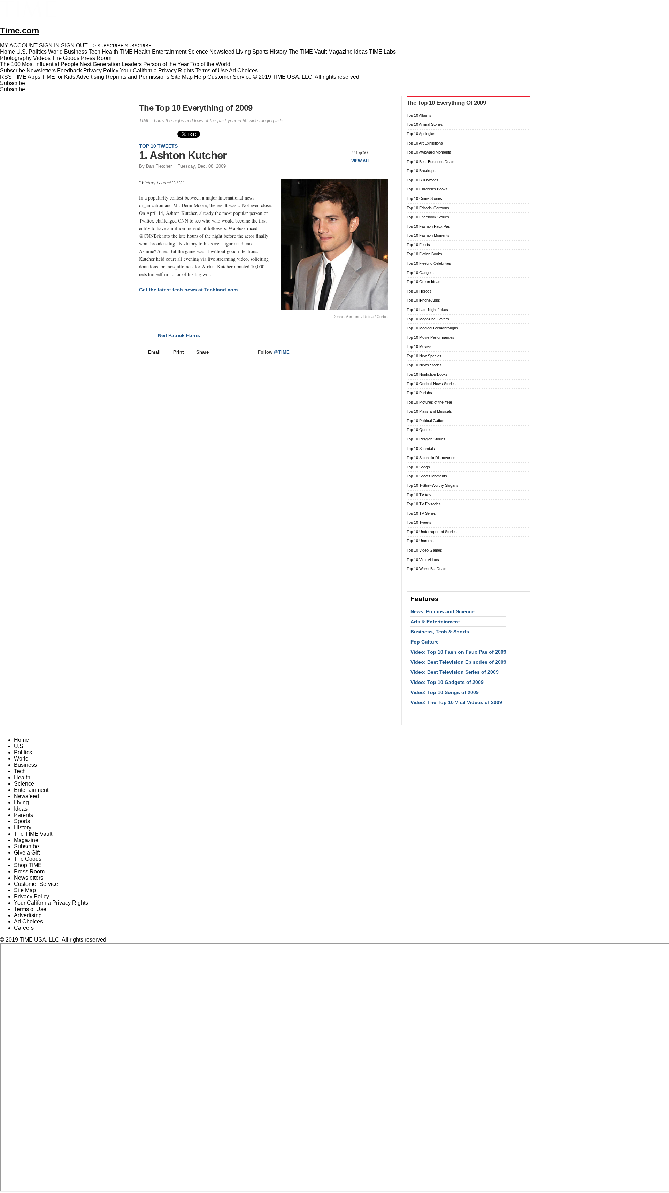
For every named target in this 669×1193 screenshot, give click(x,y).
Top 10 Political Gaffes (425, 421)
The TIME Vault (33, 834)
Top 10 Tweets (158, 146)
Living (21, 802)
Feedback (69, 70)
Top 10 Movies (419, 346)
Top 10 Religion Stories (426, 439)
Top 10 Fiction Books (424, 254)
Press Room (29, 871)
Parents (23, 815)
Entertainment (31, 790)
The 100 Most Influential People (39, 64)
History (22, 828)
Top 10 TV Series (421, 513)
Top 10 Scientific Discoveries (431, 457)
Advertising (90, 77)
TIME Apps (26, 77)
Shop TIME (28, 865)
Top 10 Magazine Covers (428, 319)
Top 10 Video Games (424, 550)
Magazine (26, 840)
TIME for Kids (58, 77)
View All (361, 160)
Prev (341, 152)
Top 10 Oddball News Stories (431, 384)
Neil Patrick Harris (179, 335)
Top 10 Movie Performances (430, 337)
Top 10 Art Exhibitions (425, 143)
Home (21, 740)
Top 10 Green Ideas (423, 282)
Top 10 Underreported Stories (432, 532)
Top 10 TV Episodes (424, 504)
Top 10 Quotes (419, 430)
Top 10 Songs (418, 467)
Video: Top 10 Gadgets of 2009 (447, 682)
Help (200, 77)
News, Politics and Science (442, 611)
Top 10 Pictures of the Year (429, 402)
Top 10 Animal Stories (425, 124)
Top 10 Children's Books (427, 189)
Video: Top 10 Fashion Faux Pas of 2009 (458, 652)
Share (202, 352)
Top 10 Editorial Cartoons (428, 208)
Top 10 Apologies (421, 134)
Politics (23, 752)
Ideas (21, 809)
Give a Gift (27, 853)
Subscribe (12, 70)
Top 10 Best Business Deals (430, 161)
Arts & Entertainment (435, 621)
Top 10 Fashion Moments (428, 235)
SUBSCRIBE (110, 45)
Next (380, 152)
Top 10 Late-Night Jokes (427, 309)
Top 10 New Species (424, 356)
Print (178, 352)
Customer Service (229, 77)
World (21, 759)
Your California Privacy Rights (157, 70)
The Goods (27, 859)
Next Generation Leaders (111, 64)
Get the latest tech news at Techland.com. (189, 290)
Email (154, 352)
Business (25, 765)
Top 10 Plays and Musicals (429, 411)
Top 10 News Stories (424, 365)
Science (24, 784)
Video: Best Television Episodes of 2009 (458, 662)
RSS (6, 77)
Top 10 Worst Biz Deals (426, 569)
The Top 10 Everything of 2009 (195, 107)
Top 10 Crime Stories (424, 198)
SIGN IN (49, 45)
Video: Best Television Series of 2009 (454, 672)
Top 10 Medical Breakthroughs (432, 328)
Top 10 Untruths (420, 541)
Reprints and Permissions (137, 77)
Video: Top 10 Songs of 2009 (444, 692)
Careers (24, 928)
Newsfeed (26, 796)
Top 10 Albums (419, 115)
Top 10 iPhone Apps (423, 300)
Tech (20, 771)
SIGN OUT (74, 45)
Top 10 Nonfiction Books (427, 374)
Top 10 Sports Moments (427, 476)
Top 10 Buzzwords (422, 180)
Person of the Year (166, 64)
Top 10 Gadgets (420, 273)
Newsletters (41, 70)
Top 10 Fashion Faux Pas (428, 226)
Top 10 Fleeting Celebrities (429, 263)
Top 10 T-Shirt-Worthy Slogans (433, 485)
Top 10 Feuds (418, 245)
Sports (22, 821)
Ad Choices (244, 70)
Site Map (182, 77)
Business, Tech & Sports (439, 631)
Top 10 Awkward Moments (429, 152)
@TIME (282, 352)
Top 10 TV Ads (419, 495)
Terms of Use (211, 70)
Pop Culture (424, 642)
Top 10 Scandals (421, 448)
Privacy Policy (100, 70)
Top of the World (210, 64)
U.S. (19, 746)
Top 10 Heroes (419, 291)
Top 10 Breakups (421, 171)
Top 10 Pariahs (419, 393)
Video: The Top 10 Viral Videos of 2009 (456, 702)
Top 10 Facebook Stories (428, 217)
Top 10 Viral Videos (423, 559)
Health (22, 777)
